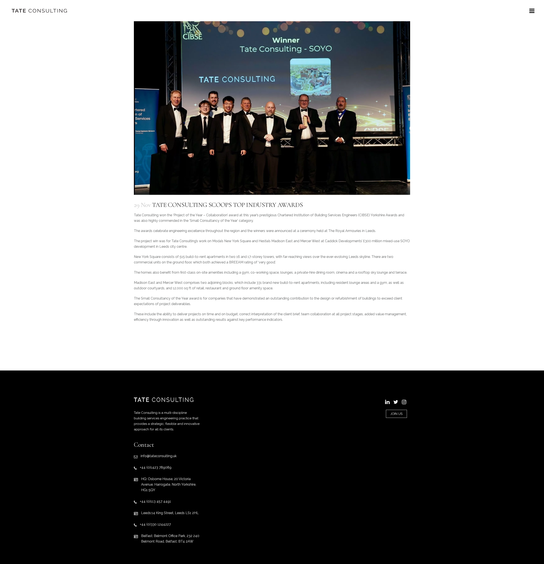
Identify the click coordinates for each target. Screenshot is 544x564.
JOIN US (396, 414)
